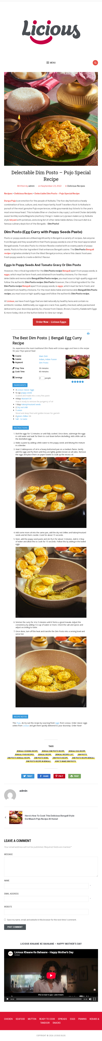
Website (8, 906)
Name (6, 880)
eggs (7, 274)
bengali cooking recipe (27, 751)
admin (31, 186)
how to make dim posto (65, 761)
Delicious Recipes (76, 186)
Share (45, 776)
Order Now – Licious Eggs (51, 322)
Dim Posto (43, 362)
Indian (41, 359)
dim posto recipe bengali (83, 758)
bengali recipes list (64, 754)
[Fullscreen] (94, 999)
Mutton (32, 1019)
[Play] (7, 999)
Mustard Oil (26, 398)
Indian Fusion (51, 359)
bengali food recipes (24, 754)
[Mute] (90, 999)
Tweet (29, 776)
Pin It (60, 776)
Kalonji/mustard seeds (31, 404)
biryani (13, 220)
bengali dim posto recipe (53, 751)
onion (19, 410)
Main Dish (43, 356)
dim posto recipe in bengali (38, 761)
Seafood (20, 1019)
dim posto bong (41, 758)
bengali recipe (44, 754)
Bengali (66, 271)
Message (8, 854)
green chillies (22, 416)
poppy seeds (26, 392)
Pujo (19, 723)
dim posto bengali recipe (19, 758)
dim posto (82, 754)
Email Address (11, 893)
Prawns (82, 1019)
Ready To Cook (47, 1019)
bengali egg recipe (77, 751)
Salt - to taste (21, 419)
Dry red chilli (22, 407)
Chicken (8, 1019)
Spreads (62, 1019)
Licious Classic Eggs (25, 390)
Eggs (72, 1019)
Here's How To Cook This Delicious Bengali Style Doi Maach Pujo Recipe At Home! (49, 817)
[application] (51, 975)
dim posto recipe (60, 758)
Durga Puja (10, 201)
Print (76, 776)
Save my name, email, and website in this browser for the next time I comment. (41, 920)
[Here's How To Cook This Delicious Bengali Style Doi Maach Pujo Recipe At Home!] (15, 817)
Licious (10, 301)
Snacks (57, 1022)
